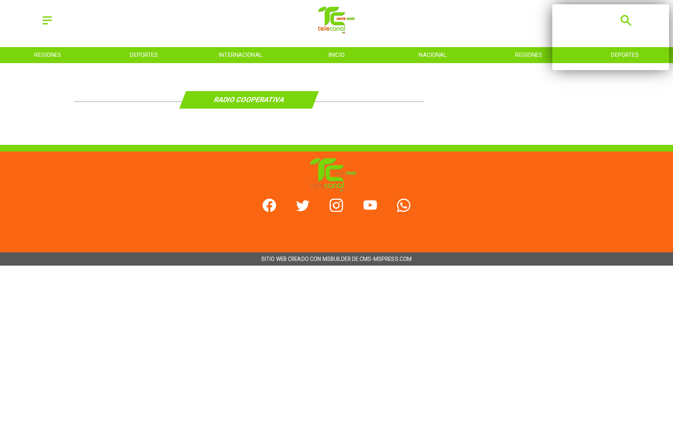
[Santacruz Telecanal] (47, 24)
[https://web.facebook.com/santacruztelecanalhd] (269, 209)
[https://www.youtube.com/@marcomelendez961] (370, 209)
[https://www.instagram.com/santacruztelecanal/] (336, 209)
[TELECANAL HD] (337, 31)
